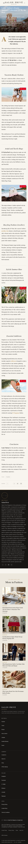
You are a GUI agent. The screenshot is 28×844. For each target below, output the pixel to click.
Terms (17, 830)
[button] (3, 3)
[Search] (25, 3)
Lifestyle (3, 737)
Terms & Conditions (6, 812)
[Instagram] (3, 565)
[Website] (11, 565)
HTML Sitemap (5, 766)
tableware (13, 361)
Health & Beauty (5, 741)
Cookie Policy (4, 808)
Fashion (8, 476)
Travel (3, 725)
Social (3, 745)
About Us (3, 758)
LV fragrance (15, 413)
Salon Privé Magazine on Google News (15, 820)
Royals (3, 729)
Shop (3, 762)
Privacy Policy (4, 804)
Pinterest (3, 788)
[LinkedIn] (21, 483)
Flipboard (4, 796)
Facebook (4, 780)
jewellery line (5, 231)
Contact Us (4, 754)
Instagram (4, 776)
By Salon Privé (6, 28)
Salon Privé (5, 502)
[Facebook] (17, 483)
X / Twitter (4, 784)
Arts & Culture (4, 733)
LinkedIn (3, 792)
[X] (14, 483)
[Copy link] (7, 483)
